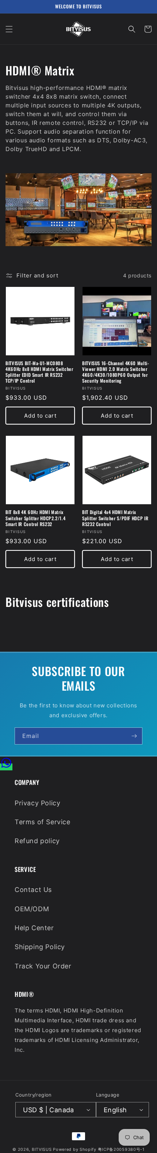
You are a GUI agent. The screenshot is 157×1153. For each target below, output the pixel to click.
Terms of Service (42, 822)
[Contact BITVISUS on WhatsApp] (6, 766)
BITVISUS (42, 1149)
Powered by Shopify (74, 1149)
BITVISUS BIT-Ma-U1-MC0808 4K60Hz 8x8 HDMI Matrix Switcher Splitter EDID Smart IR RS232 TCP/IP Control (39, 372)
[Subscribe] (134, 736)
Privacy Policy (37, 803)
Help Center (34, 928)
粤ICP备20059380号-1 (121, 1149)
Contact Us (33, 889)
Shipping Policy (40, 947)
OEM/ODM (32, 909)
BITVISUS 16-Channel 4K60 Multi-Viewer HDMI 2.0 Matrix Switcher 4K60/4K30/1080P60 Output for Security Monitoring (115, 372)
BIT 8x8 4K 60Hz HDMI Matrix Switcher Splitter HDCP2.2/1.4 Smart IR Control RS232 (35, 518)
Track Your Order (43, 966)
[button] (9, 29)
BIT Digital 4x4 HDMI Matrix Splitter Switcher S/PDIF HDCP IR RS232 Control (115, 518)
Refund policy (37, 841)
